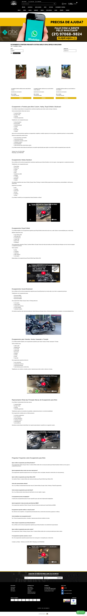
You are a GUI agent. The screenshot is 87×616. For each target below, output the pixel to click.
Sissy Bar (51, 7)
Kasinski (67, 10)
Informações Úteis (31, 585)
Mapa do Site (13, 589)
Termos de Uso (30, 589)
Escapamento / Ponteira (60, 7)
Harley (19, 10)
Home (24, 7)
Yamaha (42, 10)
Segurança (29, 590)
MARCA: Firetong (16, 53)
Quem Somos (13, 588)
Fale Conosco (13, 590)
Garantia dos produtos (32, 592)
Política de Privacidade (31, 593)
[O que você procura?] (54, 4)
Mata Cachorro (38, 7)
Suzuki (55, 10)
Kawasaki (36, 10)
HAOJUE (30, 10)
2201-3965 (31, 1)
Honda (24, 10)
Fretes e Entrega (30, 588)
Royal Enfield (49, 10)
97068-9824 (38, 1)
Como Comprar (30, 587)
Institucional (13, 585)
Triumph (61, 10)
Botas (45, 7)
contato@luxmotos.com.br (49, 590)
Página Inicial (13, 587)
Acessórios (30, 7)
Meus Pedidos (24, 1)
